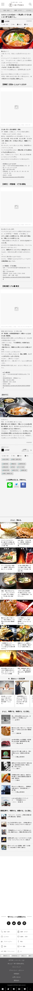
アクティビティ (8, 941)
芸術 (5, 946)
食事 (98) (5, 464)
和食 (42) (5, 467)
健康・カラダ (18, 10)
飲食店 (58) (6, 470)
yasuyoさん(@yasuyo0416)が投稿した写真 (12, 224)
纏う (30, 955)
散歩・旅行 (7, 10)
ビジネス (28, 10)
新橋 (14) (23, 470)
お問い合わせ (16, 977)
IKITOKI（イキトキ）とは (16, 960)
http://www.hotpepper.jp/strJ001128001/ (13, 177)
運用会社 (16, 980)
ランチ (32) (20, 467)
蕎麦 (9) (13, 464)
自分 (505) (5, 459)
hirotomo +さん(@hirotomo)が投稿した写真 (12, 125)
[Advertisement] (16, 504)
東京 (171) (15, 470)
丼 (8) (12, 467)
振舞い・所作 (24, 936)
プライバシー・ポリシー (16, 970)
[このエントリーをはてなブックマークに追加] (19, 989)
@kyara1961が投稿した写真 (8, 326)
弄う (23, 955)
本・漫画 (22, 946)
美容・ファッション (9, 951)
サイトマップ (16, 967)
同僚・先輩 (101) (16, 459)
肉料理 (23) (22, 464)
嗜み (21, 941)
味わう (5, 955)
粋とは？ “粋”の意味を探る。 (16, 963)
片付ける (14, 955)
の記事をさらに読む (25, 450)
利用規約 (16, 973)
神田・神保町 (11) (7, 473)
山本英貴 (6, 21)
